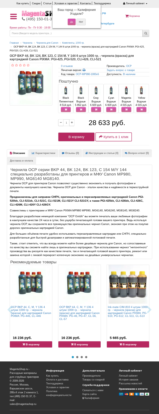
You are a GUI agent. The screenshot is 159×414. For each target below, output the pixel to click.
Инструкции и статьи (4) (103, 153)
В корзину (76, 137)
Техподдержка (102, 3)
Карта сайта (89, 394)
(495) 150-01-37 (39, 19)
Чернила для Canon (47, 42)
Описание (18, 153)
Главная (14, 42)
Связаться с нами (92, 390)
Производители (91, 375)
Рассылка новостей (130, 383)
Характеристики (45, 153)
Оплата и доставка (57, 379)
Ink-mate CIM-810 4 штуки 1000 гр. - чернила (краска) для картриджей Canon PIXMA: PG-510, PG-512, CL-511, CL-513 (128, 311)
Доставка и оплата (21, 160)
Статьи (47, 3)
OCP (129, 66)
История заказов (128, 379)
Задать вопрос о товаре (121, 70)
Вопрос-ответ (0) (138, 153)
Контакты (85, 3)
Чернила (27, 42)
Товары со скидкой (93, 379)
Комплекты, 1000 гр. (73, 42)
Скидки (36, 3)
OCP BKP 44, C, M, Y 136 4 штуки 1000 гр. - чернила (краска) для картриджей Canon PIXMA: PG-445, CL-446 (31, 311)
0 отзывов (67, 66)
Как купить (22, 3)
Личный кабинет (128, 375)
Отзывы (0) (71, 153)
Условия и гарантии (65, 3)
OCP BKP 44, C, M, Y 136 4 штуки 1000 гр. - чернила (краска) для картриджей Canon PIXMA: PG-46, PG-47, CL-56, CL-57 (79, 313)
